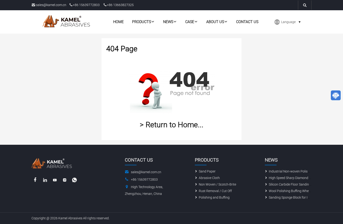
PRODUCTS (141, 22)
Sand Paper (207, 171)
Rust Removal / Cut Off (215, 191)
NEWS (168, 22)
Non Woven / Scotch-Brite (217, 184)
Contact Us (247, 22)
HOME (118, 22)
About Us (215, 22)
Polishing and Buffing (214, 197)
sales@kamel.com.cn (51, 5)
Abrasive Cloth (209, 178)
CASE (189, 22)
